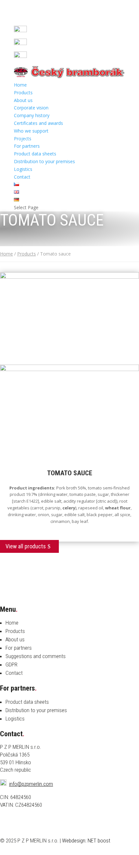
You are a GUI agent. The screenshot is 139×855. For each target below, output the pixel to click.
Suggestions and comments (35, 656)
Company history (31, 115)
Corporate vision (31, 108)
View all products (25, 546)
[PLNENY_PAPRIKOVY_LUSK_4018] (69, 277)
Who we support (31, 131)
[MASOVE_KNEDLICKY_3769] (69, 369)
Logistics (23, 169)
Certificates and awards (38, 123)
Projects (22, 138)
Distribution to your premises (44, 161)
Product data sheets (35, 154)
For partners (27, 146)
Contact (22, 177)
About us (23, 100)
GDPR (11, 664)
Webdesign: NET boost (86, 840)
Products (23, 92)
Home (20, 85)
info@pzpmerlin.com (31, 784)
